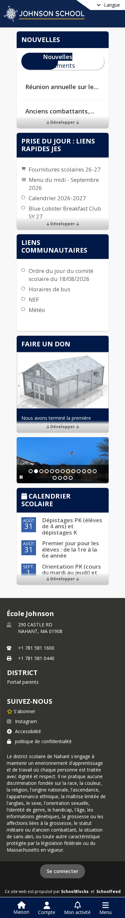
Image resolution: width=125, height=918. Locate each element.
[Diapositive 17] (71, 478)
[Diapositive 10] (79, 471)
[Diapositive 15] (60, 478)
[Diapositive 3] (41, 471)
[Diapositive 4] (47, 471)
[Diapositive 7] (63, 471)
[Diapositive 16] (65, 478)
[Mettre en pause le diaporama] (21, 477)
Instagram (26, 721)
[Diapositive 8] (68, 471)
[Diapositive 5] (52, 471)
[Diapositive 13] (95, 471)
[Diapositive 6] (57, 471)
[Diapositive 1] (31, 471)
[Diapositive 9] (73, 471)
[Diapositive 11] (84, 471)
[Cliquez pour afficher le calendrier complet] (25, 497)
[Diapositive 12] (89, 471)
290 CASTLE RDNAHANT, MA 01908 (40, 627)
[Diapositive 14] (55, 478)
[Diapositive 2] (36, 471)
